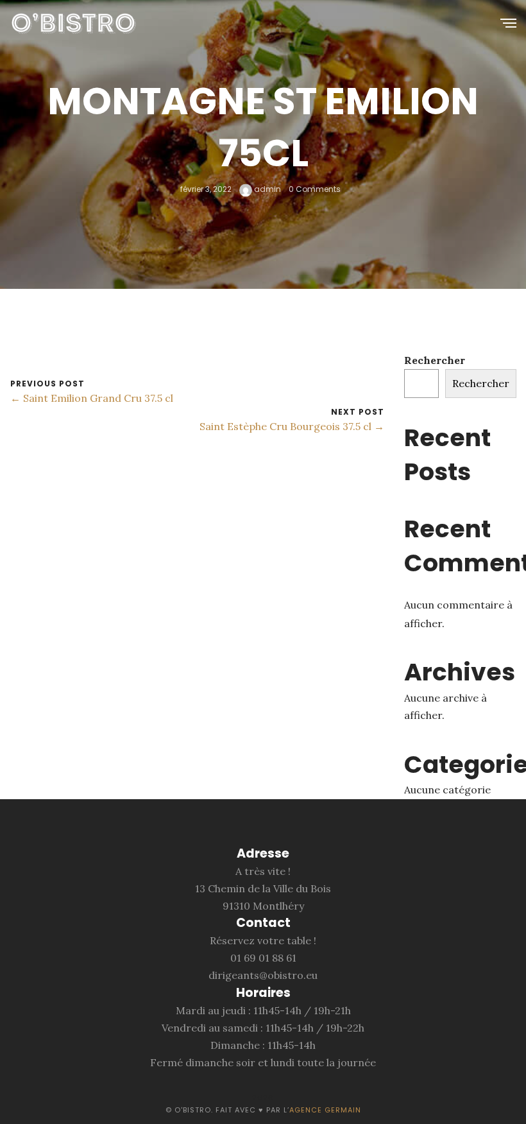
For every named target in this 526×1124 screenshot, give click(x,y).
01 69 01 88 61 (263, 957)
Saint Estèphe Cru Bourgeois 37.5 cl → (291, 426)
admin (266, 189)
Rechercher (434, 360)
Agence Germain (325, 1110)
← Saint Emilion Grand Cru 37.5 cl (91, 398)
